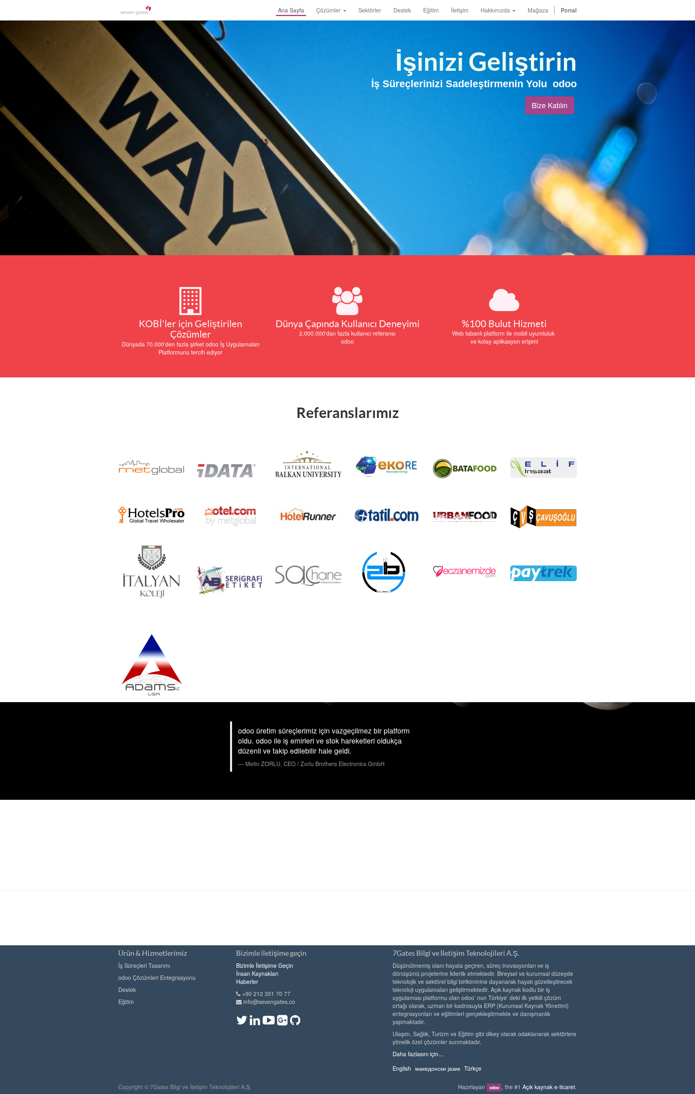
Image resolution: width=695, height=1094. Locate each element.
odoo (494, 1087)
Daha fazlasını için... (418, 1054)
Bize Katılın (550, 105)
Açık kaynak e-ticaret (548, 1087)
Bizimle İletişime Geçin (264, 965)
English (402, 1068)
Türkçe (472, 1068)
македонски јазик (437, 1068)
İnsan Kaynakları (257, 973)
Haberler (247, 981)
